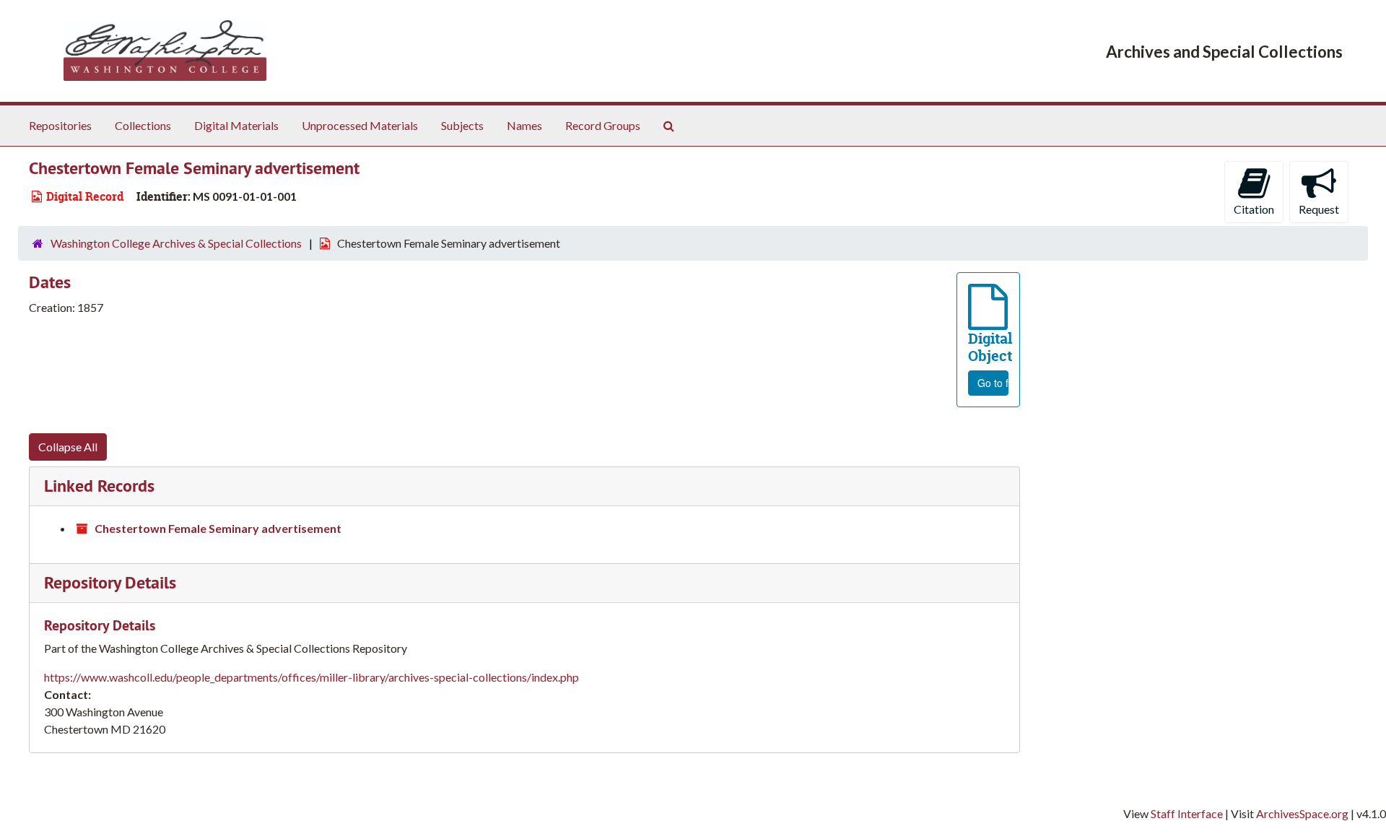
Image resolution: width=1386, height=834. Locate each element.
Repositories (60, 125)
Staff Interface (1187, 813)
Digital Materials (236, 125)
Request (1319, 209)
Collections (143, 125)
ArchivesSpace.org (1302, 813)
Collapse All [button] (67, 446)
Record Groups (602, 125)
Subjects (462, 125)
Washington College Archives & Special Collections (176, 243)
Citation (1254, 209)
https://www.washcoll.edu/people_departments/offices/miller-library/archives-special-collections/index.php (311, 677)
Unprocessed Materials (360, 125)
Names (524, 125)
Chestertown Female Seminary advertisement (218, 528)
